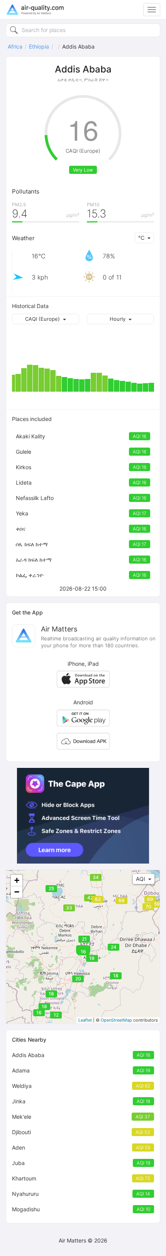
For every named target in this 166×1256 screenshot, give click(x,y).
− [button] (16, 892)
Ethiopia (39, 46)
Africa (15, 46)
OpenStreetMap (116, 1020)
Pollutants (25, 191)
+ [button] (16, 880)
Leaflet (85, 1020)
